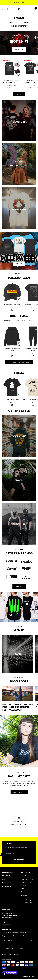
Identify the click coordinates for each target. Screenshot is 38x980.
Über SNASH (6, 876)
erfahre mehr (19, 792)
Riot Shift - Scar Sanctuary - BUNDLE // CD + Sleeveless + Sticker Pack (12, 83)
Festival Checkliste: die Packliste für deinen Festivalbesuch (17, 707)
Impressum (24, 895)
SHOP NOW (19, 49)
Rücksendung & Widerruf (26, 884)
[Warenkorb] (35, 9)
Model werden (6, 882)
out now (19, 263)
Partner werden (7, 886)
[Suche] (7, 9)
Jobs (3, 879)
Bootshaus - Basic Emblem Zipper (12, 349)
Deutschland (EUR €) (9, 948)
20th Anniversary (28, 320)
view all (19, 94)
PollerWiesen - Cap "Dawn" (12, 304)
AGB (22, 888)
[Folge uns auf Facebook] (4, 922)
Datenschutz (25, 892)
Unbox (16, 320)
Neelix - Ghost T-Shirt (12, 399)
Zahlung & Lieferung (27, 879)
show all (19, 586)
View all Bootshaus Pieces (19, 362)
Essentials (7, 320)
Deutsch (21, 948)
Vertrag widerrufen (28, 901)
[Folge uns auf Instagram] (9, 922)
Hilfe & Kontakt (25, 876)
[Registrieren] (31, 941)
